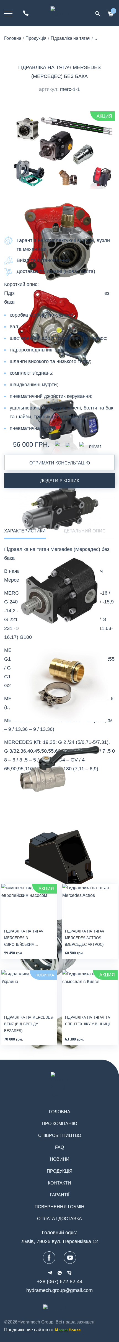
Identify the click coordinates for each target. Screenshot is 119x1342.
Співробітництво (59, 1135)
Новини (59, 1159)
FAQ (59, 1147)
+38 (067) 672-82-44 (59, 1281)
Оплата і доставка (59, 1218)
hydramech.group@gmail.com (59, 1290)
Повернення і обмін (59, 1206)
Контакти (59, 1183)
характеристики (25, 531)
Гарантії (59, 1195)
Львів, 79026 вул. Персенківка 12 (59, 1241)
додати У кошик (59, 480)
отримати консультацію (59, 463)
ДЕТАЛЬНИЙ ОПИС (85, 531)
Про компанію (59, 1123)
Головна (59, 1111)
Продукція (60, 1171)
